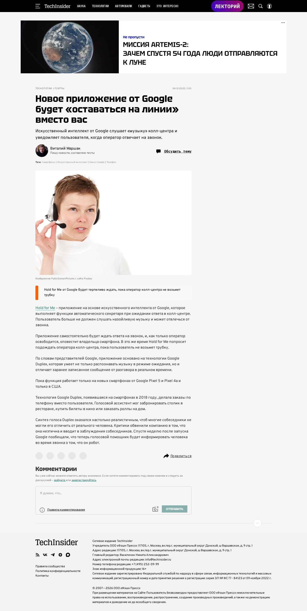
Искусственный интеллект (72, 162)
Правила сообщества (50, 566)
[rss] (37, 555)
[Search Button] (260, 6)
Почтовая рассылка (251, 6)
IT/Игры (60, 88)
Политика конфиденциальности (57, 571)
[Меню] (37, 6)
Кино (92, 162)
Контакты (42, 576)
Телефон (111, 162)
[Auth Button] (269, 6)
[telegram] (53, 555)
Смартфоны (48, 162)
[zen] (60, 555)
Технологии (43, 88)
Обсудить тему (178, 151)
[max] (68, 555)
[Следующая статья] (153, 523)
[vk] (45, 555)
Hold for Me (45, 308)
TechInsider (57, 6)
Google (100, 162)
